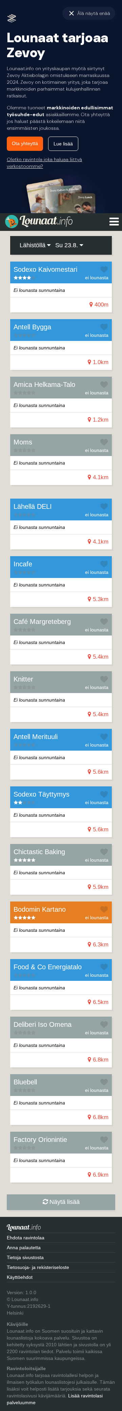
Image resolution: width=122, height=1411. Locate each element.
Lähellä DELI (33, 506)
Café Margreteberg (42, 621)
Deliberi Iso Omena (43, 1024)
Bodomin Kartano (40, 909)
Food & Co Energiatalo (48, 967)
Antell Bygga (32, 327)
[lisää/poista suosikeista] (104, 269)
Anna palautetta (24, 1247)
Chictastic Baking (39, 852)
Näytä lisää (64, 1201)
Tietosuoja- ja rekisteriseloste (38, 1267)
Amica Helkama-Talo (44, 384)
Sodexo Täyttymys (41, 794)
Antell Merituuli (36, 736)
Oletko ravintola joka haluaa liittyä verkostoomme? (44, 162)
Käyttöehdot (20, 1277)
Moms (23, 442)
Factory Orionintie (40, 1139)
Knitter (23, 679)
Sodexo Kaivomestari (45, 269)
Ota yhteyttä (25, 143)
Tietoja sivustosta (25, 1257)
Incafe (23, 564)
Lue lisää (63, 143)
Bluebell (25, 1082)
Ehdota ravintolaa (25, 1237)
